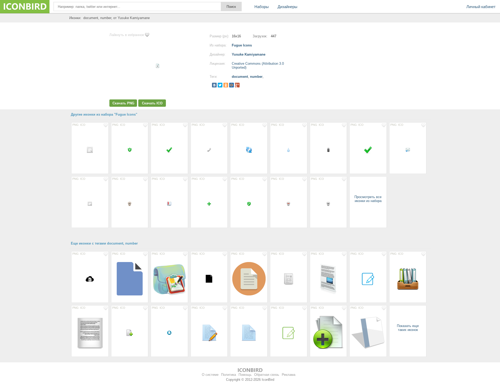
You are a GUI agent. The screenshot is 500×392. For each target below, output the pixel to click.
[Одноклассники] (225, 85)
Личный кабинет (481, 6)
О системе (210, 375)
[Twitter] (220, 85)
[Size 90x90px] (408, 278)
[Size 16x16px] (129, 149)
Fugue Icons (242, 45)
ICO (82, 124)
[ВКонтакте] (214, 85)
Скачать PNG (123, 103)
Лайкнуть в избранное (126, 35)
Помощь (245, 375)
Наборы (261, 6)
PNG (75, 124)
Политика (228, 375)
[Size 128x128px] (129, 278)
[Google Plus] (237, 85)
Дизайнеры (287, 6)
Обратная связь (266, 375)
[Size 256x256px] (328, 278)
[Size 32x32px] (368, 149)
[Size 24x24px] (90, 149)
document (240, 77)
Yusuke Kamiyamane (248, 54)
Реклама (288, 375)
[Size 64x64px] (209, 332)
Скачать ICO (152, 103)
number (256, 77)
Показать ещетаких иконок (408, 328)
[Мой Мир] (231, 85)
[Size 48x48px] (288, 278)
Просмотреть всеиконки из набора (368, 199)
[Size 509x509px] (169, 278)
